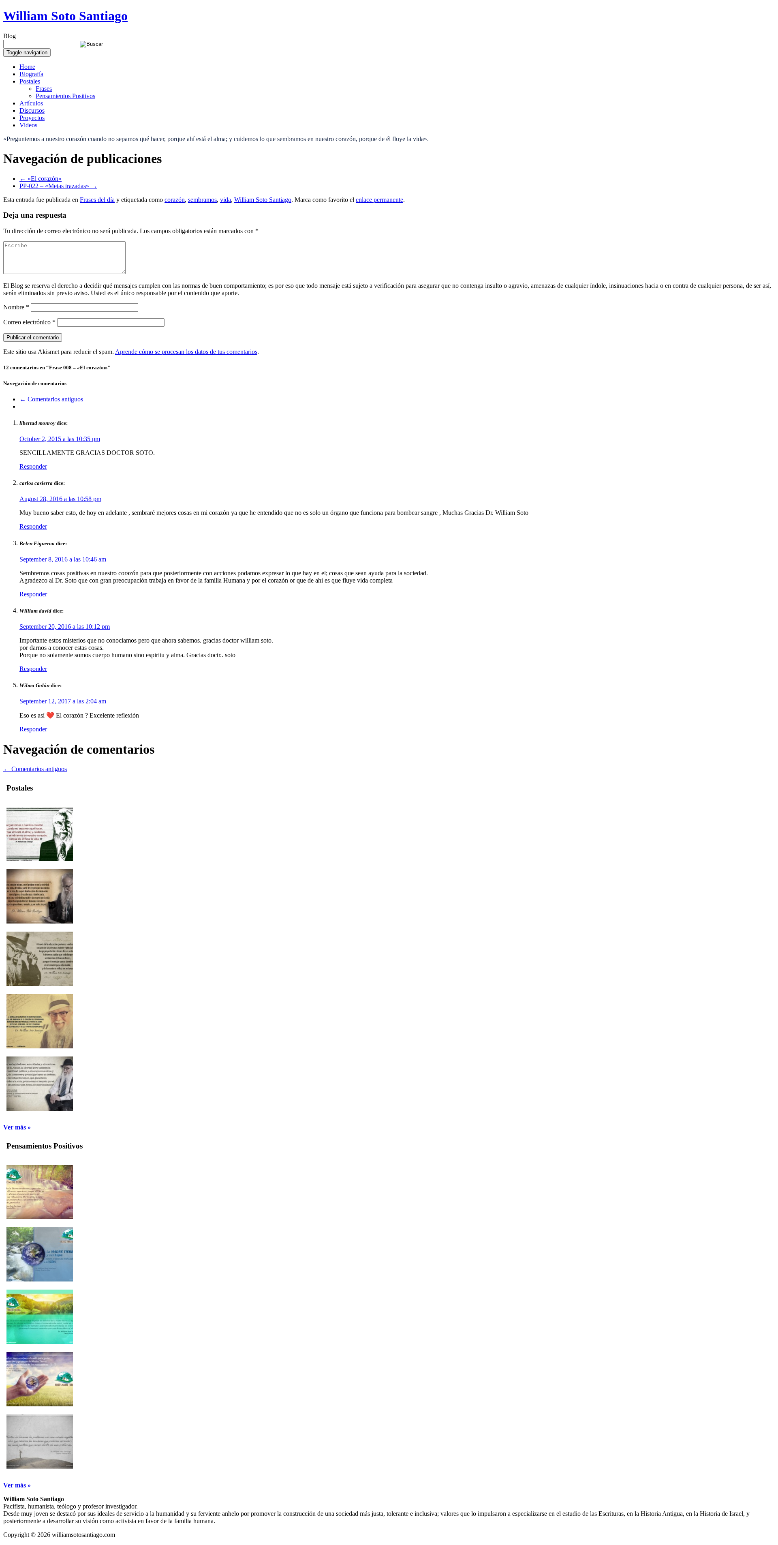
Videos (28, 125)
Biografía (31, 74)
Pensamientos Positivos (65, 95)
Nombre (16, 307)
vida (225, 199)
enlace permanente (379, 199)
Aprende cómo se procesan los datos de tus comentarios (186, 351)
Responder (33, 466)
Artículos (31, 103)
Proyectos (32, 117)
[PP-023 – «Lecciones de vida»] (39, 1466)
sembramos (202, 199)
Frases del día (97, 199)
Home (27, 66)
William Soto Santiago (65, 16)
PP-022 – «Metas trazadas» (58, 185)
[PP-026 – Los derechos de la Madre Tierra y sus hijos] (39, 1279)
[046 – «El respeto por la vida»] (39, 921)
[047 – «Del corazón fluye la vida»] (39, 858)
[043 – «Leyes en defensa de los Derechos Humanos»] (39, 1108)
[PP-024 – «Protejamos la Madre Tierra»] (39, 1404)
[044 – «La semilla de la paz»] (39, 1046)
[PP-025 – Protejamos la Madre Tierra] (39, 1341)
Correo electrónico (29, 322)
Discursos (32, 110)
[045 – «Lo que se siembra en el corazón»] (39, 983)
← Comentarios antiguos (51, 399)
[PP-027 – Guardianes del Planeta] (39, 1216)
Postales (29, 81)
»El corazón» (40, 178)
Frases (44, 88)
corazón (175, 199)
